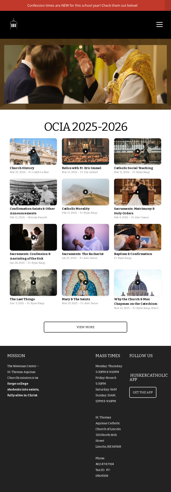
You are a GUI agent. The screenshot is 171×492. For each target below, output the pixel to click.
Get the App (143, 392)
